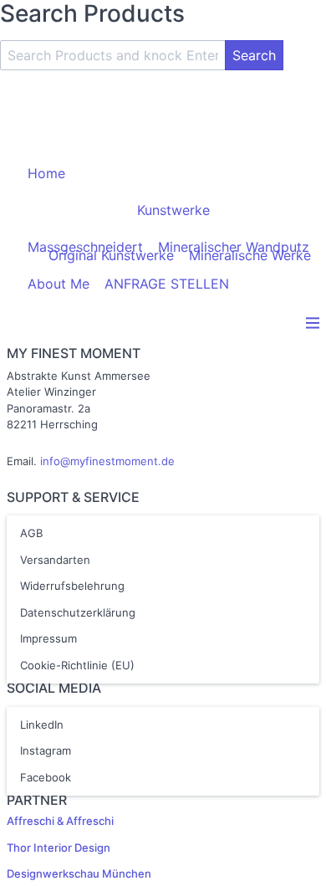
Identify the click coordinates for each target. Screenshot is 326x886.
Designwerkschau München (79, 873)
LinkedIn (42, 724)
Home (46, 173)
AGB (31, 533)
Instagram (45, 750)
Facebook (45, 777)
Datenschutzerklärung (77, 612)
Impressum (48, 638)
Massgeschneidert (85, 246)
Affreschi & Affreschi (60, 820)
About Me (58, 283)
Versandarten (55, 559)
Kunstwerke (173, 210)
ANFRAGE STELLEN (166, 283)
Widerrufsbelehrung (72, 585)
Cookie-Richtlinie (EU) (77, 665)
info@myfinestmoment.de (107, 461)
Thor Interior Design (58, 847)
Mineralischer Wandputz (233, 246)
